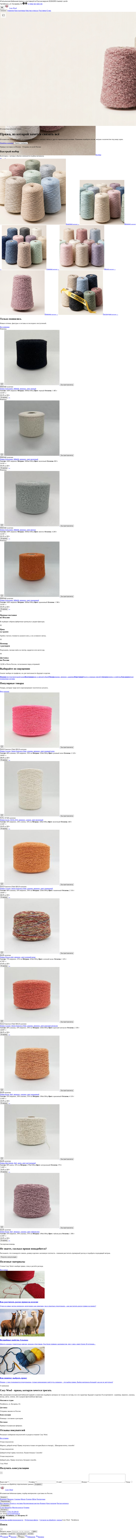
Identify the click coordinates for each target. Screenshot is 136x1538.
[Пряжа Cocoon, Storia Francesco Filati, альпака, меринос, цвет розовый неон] (32, 747)
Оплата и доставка (16, 1503)
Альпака (17, 1499)
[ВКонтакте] (26, 4)
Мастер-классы (32, 10)
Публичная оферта (31, 1520)
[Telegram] (24, 4)
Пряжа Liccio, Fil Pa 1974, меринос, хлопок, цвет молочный (21, 820)
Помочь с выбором (21, 143)
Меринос (10, 1499)
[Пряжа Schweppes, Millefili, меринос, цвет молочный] (32, 455)
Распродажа (41, 1499)
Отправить (38, 1484)
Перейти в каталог (6, 143)
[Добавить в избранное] (2, 384)
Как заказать (4, 1503)
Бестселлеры (20, 10)
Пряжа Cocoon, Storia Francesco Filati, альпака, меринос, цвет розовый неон (27, 751)
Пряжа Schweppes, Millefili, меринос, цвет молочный (19, 459)
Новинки (10, 10)
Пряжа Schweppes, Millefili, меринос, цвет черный (18, 389)
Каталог (3, 11)
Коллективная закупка (31, 1503)
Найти (34, 1531)
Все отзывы (4, 1438)
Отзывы (26, 1507)
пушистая (12, 1533)
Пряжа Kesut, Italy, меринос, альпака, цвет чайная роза (19, 1232)
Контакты (8, 1507)
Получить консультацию (8, 1257)
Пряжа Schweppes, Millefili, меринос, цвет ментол (18, 530)
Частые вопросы (63, 1503)
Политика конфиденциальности (11, 1520)
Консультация (51, 1503)
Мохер (23, 1499)
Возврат (43, 1503)
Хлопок (29, 1499)
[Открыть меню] (2, 7)
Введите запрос (5, 1531)
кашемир (3, 1533)
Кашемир (3, 1499)
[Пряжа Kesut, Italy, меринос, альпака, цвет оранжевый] (32, 1090)
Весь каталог (4, 691)
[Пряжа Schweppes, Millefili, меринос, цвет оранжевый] (32, 596)
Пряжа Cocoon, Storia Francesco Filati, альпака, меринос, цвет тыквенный (26, 888)
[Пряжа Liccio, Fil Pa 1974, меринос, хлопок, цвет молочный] (32, 816)
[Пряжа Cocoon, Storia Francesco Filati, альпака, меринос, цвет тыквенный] (32, 884)
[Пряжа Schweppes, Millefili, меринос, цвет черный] (32, 385)
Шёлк (34, 1499)
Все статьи (4, 1270)
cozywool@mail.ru (13, 1513)
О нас (49, 10)
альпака (30, 1533)
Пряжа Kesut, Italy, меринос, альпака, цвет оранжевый (19, 1094)
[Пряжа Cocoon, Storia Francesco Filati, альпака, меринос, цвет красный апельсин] (32, 1022)
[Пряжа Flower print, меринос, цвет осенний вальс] (32, 953)
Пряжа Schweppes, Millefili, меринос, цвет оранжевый (19, 600)
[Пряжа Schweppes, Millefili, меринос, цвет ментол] (32, 526)
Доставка (42, 10)
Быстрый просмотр (67, 385)
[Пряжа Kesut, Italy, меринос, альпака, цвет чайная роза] (32, 1228)
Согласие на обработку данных (51, 1520)
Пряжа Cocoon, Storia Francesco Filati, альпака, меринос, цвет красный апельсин (29, 1026)
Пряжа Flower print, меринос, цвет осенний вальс (18, 957)
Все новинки (4, 327)
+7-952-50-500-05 (35, 4)
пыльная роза (21, 1533)
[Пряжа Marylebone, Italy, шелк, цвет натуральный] (32, 1159)
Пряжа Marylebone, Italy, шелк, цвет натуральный (18, 1163)
